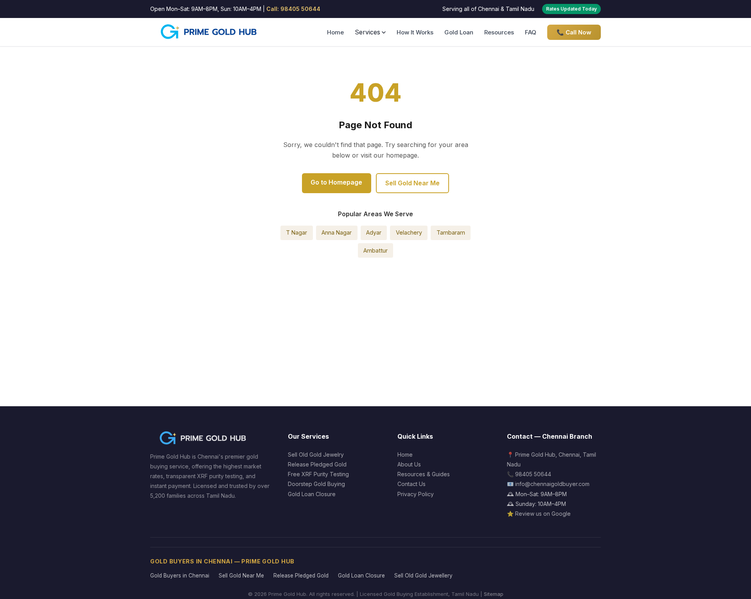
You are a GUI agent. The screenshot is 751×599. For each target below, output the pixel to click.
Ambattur (375, 250)
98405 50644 (533, 474)
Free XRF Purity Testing (318, 474)
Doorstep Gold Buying (316, 484)
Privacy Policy (415, 494)
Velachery (409, 232)
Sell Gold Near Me (412, 183)
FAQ (530, 32)
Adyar (373, 232)
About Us (409, 464)
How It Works (415, 32)
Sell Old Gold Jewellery (423, 575)
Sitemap (493, 594)
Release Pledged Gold (317, 464)
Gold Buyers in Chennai (179, 575)
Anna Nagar (337, 232)
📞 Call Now (574, 32)
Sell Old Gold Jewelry (316, 454)
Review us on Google (543, 513)
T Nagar (296, 232)
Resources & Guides (423, 474)
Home (335, 32)
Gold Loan (458, 32)
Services (367, 32)
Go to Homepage (336, 182)
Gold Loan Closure (312, 494)
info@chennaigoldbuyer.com (552, 484)
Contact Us (411, 484)
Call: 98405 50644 (293, 8)
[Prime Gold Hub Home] (209, 32)
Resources (499, 32)
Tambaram (451, 232)
